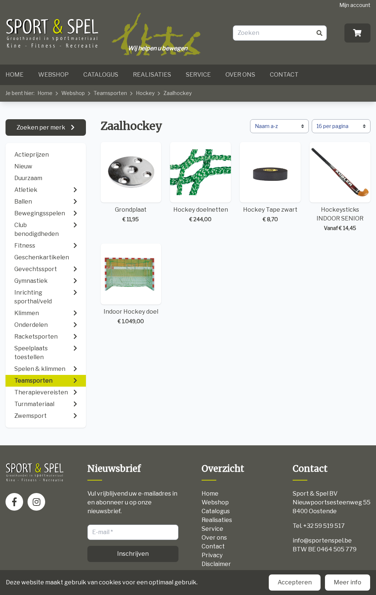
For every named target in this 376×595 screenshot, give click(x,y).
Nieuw (23, 166)
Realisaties (152, 74)
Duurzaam (28, 178)
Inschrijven (133, 553)
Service (198, 74)
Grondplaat (131, 214)
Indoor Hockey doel (131, 316)
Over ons (240, 74)
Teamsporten (110, 93)
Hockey (145, 93)
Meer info (347, 582)
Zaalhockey (177, 93)
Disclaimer (216, 564)
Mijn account (354, 5)
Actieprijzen (31, 154)
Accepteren (295, 582)
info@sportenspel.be (322, 540)
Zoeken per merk (41, 127)
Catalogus (100, 74)
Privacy (212, 555)
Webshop (53, 74)
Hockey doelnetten (200, 214)
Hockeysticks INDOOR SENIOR (340, 218)
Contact (284, 74)
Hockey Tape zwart (270, 214)
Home (15, 74)
